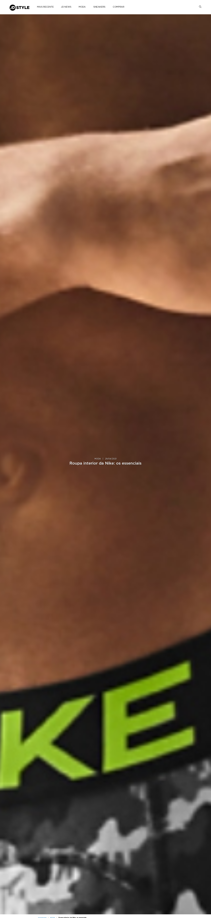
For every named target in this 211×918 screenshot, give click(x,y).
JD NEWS (66, 7)
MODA (82, 7)
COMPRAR (118, 7)
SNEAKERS (99, 7)
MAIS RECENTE (45, 7)
